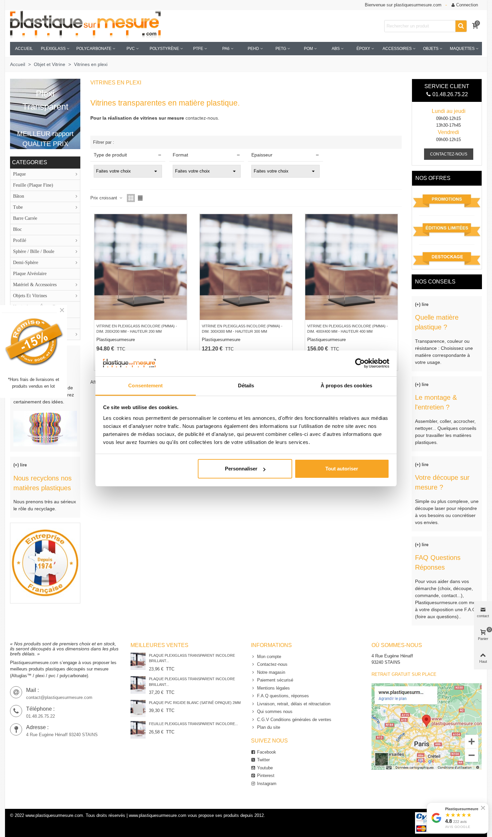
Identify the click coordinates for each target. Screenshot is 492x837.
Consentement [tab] (145, 385)
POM (308, 48)
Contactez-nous (272, 664)
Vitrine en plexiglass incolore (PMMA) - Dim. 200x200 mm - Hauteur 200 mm (136, 329)
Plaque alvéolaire (30, 273)
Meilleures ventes (159, 645)
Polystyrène (164, 48)
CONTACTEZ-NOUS (448, 154)
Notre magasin (271, 672)
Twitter (263, 759)
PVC (131, 48)
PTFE (198, 48)
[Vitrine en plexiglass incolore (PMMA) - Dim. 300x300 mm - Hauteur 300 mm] (246, 267)
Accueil (24, 48)
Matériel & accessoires (35, 284)
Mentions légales (273, 688)
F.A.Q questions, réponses (283, 695)
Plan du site (268, 727)
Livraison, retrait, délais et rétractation (293, 703)
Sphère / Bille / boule (33, 251)
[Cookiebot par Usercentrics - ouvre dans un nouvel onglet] (360, 363)
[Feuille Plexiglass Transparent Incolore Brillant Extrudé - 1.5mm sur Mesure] (138, 729)
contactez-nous (201, 118)
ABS (336, 48)
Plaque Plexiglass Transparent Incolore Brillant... (192, 658)
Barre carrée (25, 218)
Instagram (266, 783)
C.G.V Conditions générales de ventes (294, 719)
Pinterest (265, 775)
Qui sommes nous (275, 711)
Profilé (19, 240)
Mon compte (269, 656)
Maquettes (462, 48)
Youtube (265, 767)
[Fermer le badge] (483, 808)
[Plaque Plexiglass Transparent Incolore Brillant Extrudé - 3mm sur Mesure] (138, 684)
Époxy (363, 48)
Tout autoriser (341, 468)
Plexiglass (53, 48)
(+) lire (20, 464)
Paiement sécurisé (275, 680)
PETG (280, 48)
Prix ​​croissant (104, 197)
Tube (18, 207)
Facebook (266, 752)
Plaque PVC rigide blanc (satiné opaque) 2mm (195, 703)
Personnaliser (241, 468)
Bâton (18, 196)
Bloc (17, 229)
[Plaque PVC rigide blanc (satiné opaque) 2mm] (138, 708)
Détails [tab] (246, 385)
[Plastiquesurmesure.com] (85, 26)
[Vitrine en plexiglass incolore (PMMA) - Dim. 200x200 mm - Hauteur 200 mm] (140, 267)
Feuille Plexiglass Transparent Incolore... (193, 724)
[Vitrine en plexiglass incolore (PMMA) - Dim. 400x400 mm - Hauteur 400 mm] (351, 267)
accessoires (397, 48)
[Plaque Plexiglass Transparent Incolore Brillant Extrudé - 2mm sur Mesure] (138, 661)
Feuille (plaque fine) (33, 185)
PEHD (253, 48)
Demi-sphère (25, 262)
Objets (430, 48)
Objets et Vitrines (30, 295)
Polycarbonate (93, 48)
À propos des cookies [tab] (346, 385)
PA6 (226, 48)
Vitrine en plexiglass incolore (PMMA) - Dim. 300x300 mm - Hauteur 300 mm (242, 329)
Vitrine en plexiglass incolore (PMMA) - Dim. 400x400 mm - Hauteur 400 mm (347, 329)
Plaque (19, 174)
